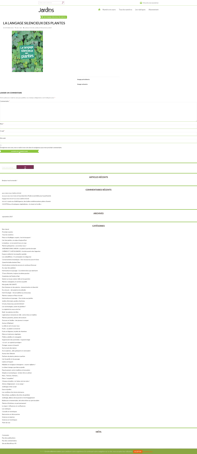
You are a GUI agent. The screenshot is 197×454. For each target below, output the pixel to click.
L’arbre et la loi (16, 193)
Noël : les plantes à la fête (10, 312)
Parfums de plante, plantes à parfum (13, 356)
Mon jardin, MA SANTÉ (9, 284)
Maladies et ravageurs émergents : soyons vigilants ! (19, 364)
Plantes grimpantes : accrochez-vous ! (14, 246)
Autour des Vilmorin (8, 353)
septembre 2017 (7, 216)
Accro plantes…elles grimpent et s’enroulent (16, 351)
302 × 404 (19, 28)
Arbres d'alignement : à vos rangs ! (13, 384)
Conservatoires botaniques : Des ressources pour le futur (20, 259)
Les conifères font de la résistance (13, 392)
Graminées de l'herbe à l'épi (10, 276)
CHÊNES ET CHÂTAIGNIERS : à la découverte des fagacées (21, 251)
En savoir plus (147, 451)
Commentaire (5, 101)
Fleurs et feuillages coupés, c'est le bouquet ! (16, 237)
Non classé (5, 229)
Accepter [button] (137, 451)
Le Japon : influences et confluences (14, 406)
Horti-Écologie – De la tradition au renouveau (16, 293)
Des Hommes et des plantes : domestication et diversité (20, 287)
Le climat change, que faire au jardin (13, 367)
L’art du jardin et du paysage (11, 359)
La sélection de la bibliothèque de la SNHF (38, 28)
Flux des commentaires (9, 441)
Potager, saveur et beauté (10, 345)
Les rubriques (140, 9)
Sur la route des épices (9, 348)
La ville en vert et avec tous (10, 326)
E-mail (2, 131)
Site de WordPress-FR (9, 443)
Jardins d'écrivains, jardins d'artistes (13, 301)
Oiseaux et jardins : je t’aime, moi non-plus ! (16, 381)
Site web (3, 138)
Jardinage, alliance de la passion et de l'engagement (18, 398)
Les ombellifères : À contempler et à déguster (16, 257)
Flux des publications (8, 438)
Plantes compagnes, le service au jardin (14, 282)
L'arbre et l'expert (7, 362)
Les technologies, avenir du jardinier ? (14, 306)
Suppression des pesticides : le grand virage (16, 340)
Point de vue (6, 422)
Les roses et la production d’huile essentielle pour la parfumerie (31, 196)
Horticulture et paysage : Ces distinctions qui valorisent (20, 270)
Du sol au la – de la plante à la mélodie (14, 290)
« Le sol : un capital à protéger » (12, 342)
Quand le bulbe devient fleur (11, 262)
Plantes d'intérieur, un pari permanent (14, 403)
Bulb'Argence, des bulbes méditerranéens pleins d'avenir (33, 201)
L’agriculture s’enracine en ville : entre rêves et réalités (19, 315)
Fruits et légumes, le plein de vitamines (14, 331)
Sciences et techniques (9, 420)
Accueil (99, 9)
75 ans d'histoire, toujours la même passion (15, 273)
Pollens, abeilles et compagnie (11, 337)
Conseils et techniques (9, 411)
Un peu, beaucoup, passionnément (13, 304)
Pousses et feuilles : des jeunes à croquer (15, 320)
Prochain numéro (7, 232)
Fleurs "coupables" (8, 378)
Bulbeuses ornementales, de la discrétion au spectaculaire (20, 400)
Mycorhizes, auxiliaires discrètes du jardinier (16, 395)
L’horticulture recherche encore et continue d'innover (19, 265)
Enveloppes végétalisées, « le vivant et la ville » (26, 204)
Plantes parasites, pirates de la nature (14, 317)
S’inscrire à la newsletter (151, 3)
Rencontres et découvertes (11, 414)
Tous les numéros (125, 9)
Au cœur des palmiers (9, 268)
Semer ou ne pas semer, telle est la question (16, 279)
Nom (2, 124)
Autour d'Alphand (7, 323)
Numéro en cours (109, 9)
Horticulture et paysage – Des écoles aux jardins (17, 298)
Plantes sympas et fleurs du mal (12, 295)
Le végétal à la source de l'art (11, 309)
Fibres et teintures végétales (11, 334)
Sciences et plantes (8, 417)
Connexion (5, 435)
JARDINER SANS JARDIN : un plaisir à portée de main (19, 248)
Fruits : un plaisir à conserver (11, 328)
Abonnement (154, 9)
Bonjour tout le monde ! (9, 180)
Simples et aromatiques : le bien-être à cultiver (17, 373)
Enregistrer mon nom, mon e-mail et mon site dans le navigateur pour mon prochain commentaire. (31, 147)
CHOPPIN (5, 204)
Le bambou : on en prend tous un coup (14, 243)
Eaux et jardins (6, 389)
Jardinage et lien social (9, 386)
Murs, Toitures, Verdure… (10, 375)
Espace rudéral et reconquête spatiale (14, 254)
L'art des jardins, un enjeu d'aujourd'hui (14, 240)
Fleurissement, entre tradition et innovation (16, 370)
